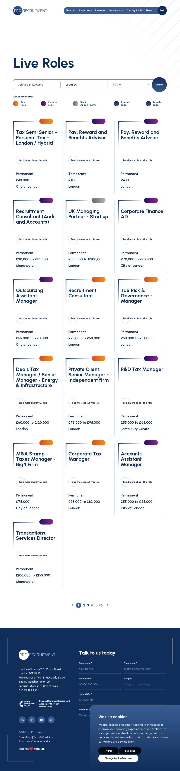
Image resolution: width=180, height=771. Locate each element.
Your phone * (86, 678)
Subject (128, 678)
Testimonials (116, 10)
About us (71, 10)
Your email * (130, 663)
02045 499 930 (28, 690)
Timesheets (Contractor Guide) (34, 741)
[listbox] (145, 685)
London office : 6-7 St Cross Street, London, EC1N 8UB (40, 671)
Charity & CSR (135, 10)
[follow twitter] (51, 719)
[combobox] (132, 84)
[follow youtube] (41, 719)
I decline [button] (130, 750)
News (149, 10)
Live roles (100, 10)
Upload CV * (85, 694)
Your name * (85, 663)
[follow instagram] (31, 719)
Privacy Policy (25, 737)
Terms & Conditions (43, 737)
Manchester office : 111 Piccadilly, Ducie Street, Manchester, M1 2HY (42, 679)
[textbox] (131, 84)
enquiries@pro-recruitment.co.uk (38, 686)
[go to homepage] (30, 10)
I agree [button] (108, 750)
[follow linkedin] (22, 719)
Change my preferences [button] (118, 758)
